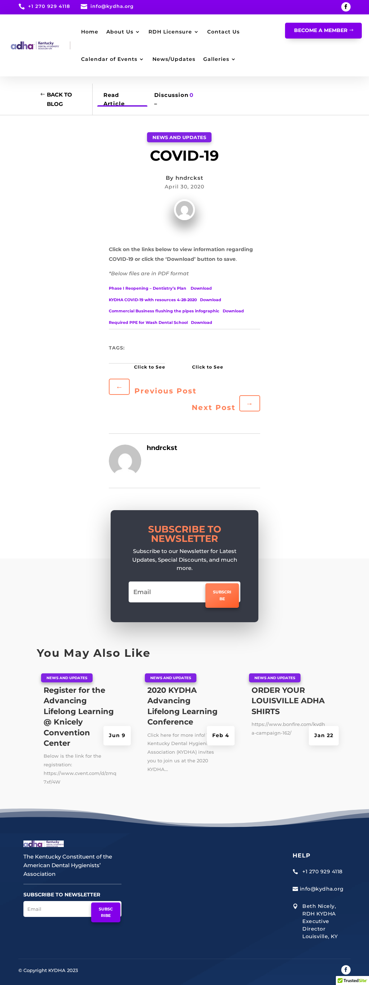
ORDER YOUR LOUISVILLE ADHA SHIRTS (288, 701)
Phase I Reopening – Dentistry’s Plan (148, 288)
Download (201, 288)
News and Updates (179, 137)
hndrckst (189, 177)
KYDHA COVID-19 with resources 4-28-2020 (153, 299)
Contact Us (223, 31)
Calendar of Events (109, 59)
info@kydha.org (112, 6)
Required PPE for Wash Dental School (148, 322)
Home (89, 31)
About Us (119, 31)
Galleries (216, 59)
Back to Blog (59, 99)
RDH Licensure (170, 31)
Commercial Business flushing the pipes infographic (164, 310)
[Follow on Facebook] (346, 7)
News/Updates (173, 59)
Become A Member (320, 30)
